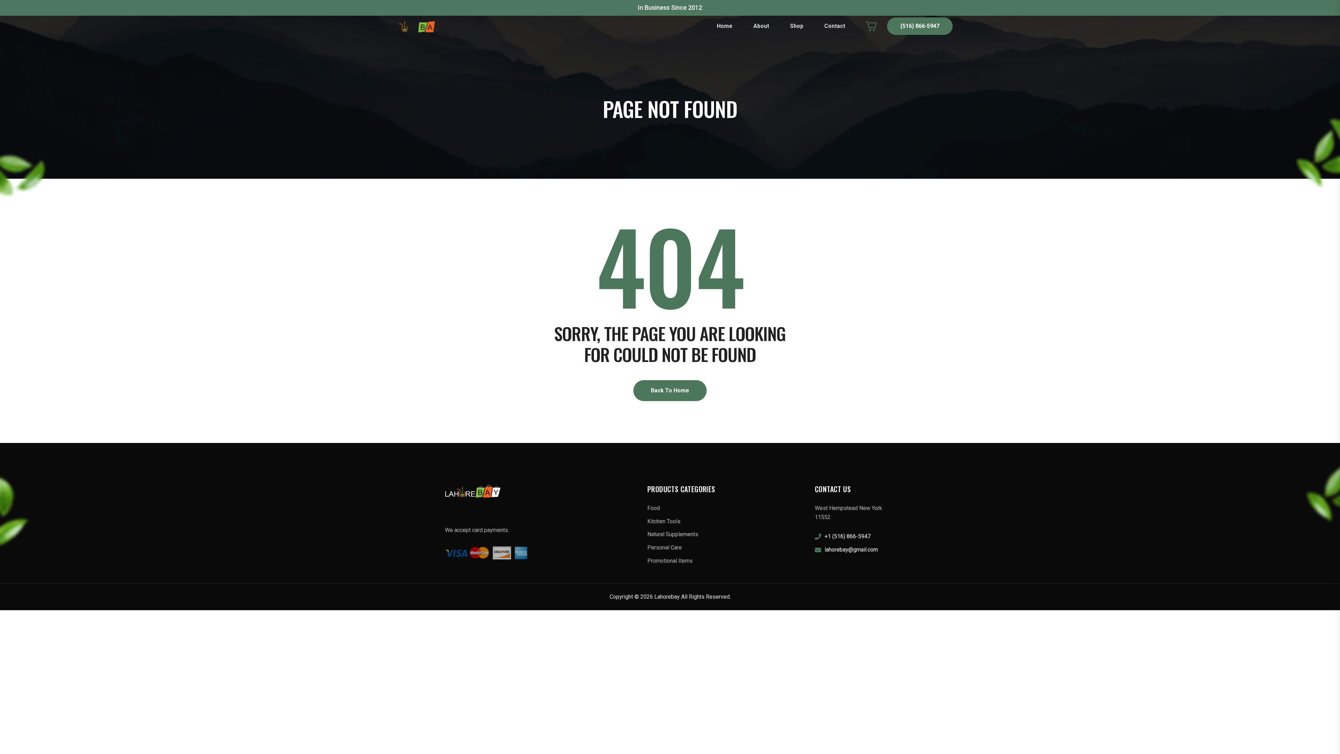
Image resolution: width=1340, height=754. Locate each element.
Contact (834, 26)
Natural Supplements (672, 534)
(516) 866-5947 (919, 26)
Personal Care (664, 547)
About (761, 26)
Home (724, 26)
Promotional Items (670, 560)
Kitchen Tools (663, 521)
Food (653, 508)
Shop (796, 26)
